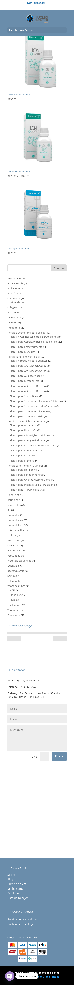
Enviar (59, 756)
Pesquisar (59, 268)
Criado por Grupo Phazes (44, 976)
